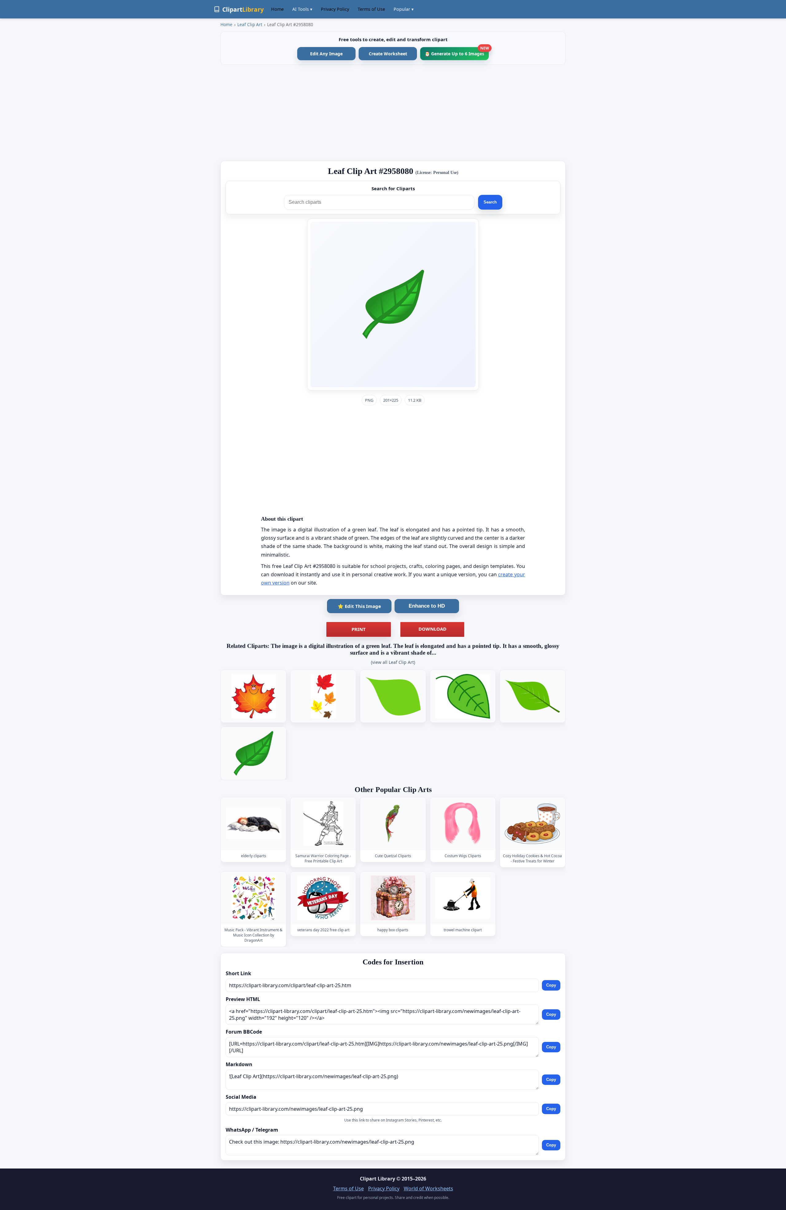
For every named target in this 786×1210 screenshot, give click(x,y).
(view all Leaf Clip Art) (393, 662)
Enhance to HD (427, 606)
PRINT (359, 629)
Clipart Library (377, 1178)
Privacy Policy (335, 9)
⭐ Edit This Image (359, 606)
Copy (551, 985)
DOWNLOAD (432, 629)
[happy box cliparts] (393, 898)
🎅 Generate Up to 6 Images (457, 52)
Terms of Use (371, 9)
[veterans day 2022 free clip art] (323, 898)
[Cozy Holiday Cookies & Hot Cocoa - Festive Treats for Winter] (532, 824)
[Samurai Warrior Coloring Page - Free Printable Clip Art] (323, 824)
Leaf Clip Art (249, 24)
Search (490, 202)
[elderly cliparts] (253, 824)
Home (277, 9)
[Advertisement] (393, 113)
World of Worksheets (428, 1188)
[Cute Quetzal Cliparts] (393, 824)
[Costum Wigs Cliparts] (462, 824)
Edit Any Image (326, 54)
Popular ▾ (404, 9)
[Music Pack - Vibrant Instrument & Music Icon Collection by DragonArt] (253, 898)
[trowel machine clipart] (462, 898)
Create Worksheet (388, 54)
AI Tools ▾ (302, 9)
